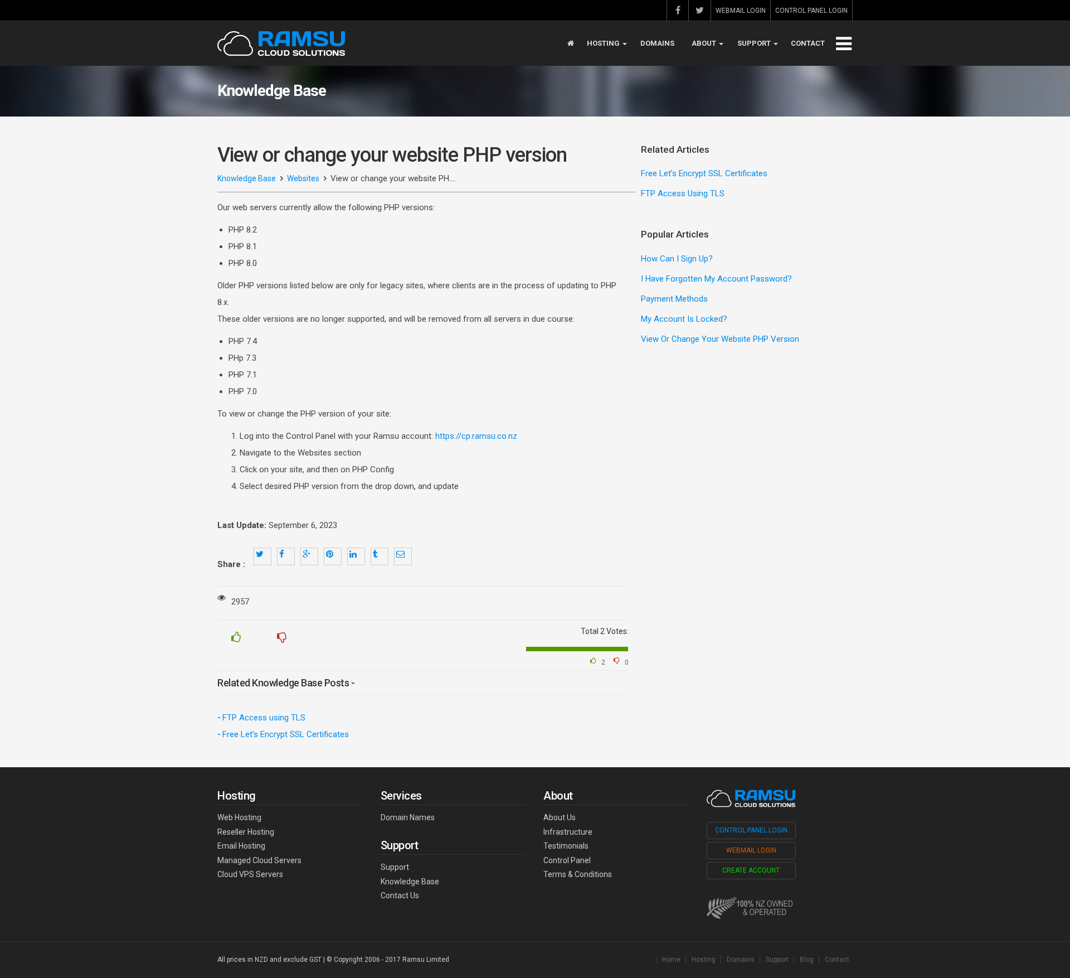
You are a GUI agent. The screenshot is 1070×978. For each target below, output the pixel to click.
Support (754, 43)
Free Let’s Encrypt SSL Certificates (285, 734)
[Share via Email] (403, 556)
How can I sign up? (677, 259)
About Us (559, 817)
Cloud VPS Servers (250, 874)
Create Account (751, 870)
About (705, 43)
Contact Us (400, 895)
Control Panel (567, 860)
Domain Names (408, 817)
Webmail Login (741, 10)
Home (671, 960)
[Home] (571, 43)
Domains (657, 43)
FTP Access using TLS (263, 718)
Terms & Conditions (577, 874)
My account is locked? (684, 319)
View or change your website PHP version (720, 339)
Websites (303, 178)
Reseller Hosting (245, 831)
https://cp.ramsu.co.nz (476, 436)
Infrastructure (567, 831)
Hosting (604, 43)
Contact (808, 43)
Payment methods (674, 299)
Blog (807, 960)
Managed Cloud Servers (259, 860)
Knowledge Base (246, 178)
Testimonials (565, 845)
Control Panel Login (811, 10)
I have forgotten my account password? (716, 279)
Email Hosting (241, 845)
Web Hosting (239, 817)
